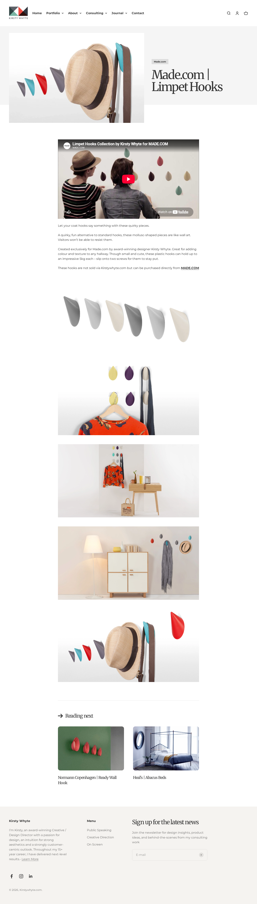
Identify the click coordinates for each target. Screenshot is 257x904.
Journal (117, 13)
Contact (138, 13)
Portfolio (53, 13)
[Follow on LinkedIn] (30, 876)
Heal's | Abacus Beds (149, 777)
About (73, 13)
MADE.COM (190, 268)
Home (37, 13)
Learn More (30, 859)
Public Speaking (99, 830)
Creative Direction (100, 837)
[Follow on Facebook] (11, 876)
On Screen (95, 844)
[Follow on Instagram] (21, 876)
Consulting (94, 13)
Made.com (160, 61)
